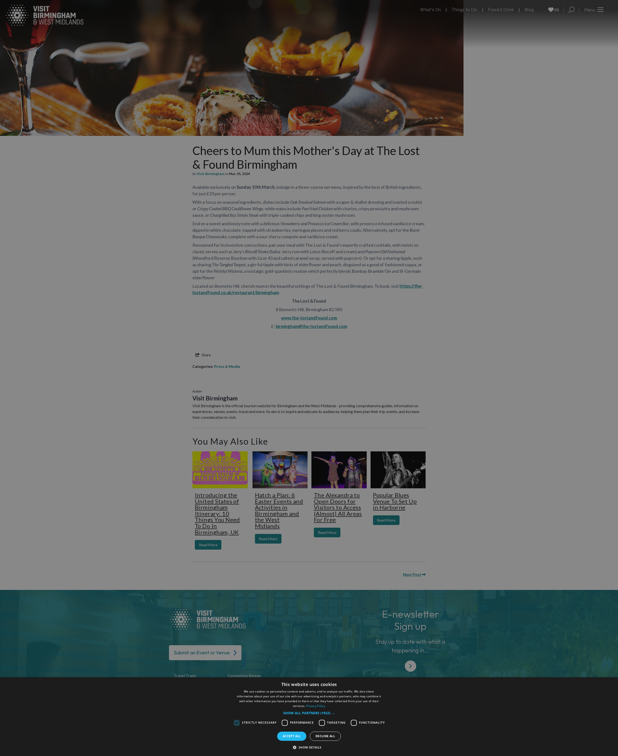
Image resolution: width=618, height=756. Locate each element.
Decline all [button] (325, 736)
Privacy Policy (315, 706)
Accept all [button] (292, 736)
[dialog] (309, 716)
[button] (309, 712)
